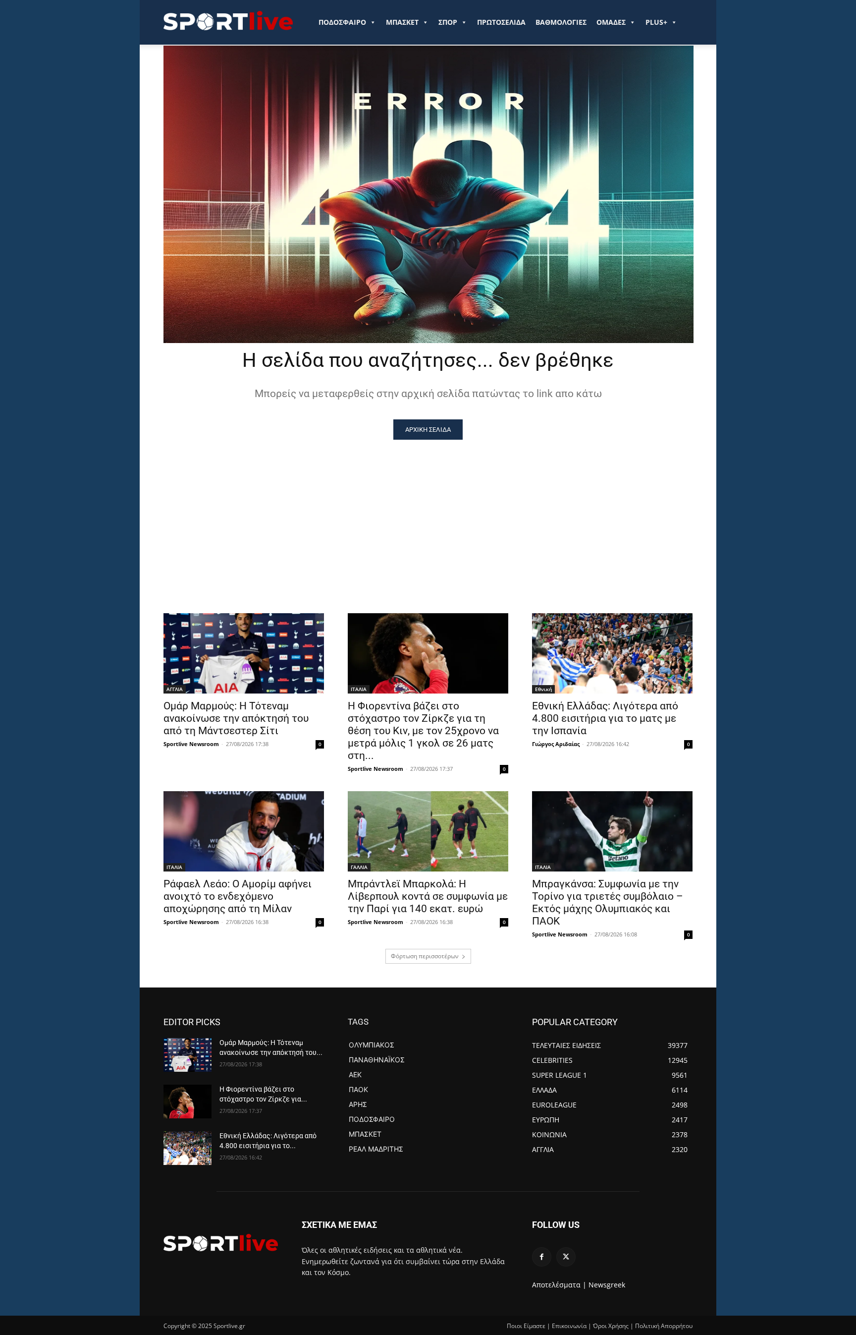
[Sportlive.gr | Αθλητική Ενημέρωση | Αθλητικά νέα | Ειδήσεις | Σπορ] (220, 1242)
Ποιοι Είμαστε (526, 1326)
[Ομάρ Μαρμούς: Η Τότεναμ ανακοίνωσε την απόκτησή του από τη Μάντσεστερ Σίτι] (243, 653)
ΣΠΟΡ (447, 22)
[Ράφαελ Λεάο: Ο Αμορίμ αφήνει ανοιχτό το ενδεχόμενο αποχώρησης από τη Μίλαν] (243, 831)
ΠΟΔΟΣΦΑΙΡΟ (342, 22)
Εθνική (543, 689)
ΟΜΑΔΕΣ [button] (611, 22)
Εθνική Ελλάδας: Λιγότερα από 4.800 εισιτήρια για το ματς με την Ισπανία (605, 718)
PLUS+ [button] (656, 22)
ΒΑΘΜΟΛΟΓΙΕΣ (561, 22)
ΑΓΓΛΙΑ (174, 689)
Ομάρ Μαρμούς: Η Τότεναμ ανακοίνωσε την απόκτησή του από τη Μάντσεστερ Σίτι (236, 718)
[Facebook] (541, 1257)
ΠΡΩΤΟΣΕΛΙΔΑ (501, 22)
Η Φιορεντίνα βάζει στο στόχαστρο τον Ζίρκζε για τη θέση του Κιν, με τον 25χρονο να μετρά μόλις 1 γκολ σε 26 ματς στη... (423, 730)
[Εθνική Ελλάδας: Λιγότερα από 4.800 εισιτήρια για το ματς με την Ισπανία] (612, 653)
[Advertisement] (428, 514)
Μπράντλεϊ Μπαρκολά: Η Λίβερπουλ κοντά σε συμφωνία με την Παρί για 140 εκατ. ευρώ (428, 896)
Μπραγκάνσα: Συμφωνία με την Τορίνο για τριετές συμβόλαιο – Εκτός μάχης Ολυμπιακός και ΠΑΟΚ (607, 902)
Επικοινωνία (569, 1326)
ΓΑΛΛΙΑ (359, 867)
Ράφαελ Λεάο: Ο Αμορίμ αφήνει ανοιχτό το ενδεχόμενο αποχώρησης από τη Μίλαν (237, 896)
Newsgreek (606, 1284)
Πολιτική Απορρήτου (664, 1326)
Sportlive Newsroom (191, 744)
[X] (566, 1257)
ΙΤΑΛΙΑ (359, 689)
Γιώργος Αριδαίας (556, 744)
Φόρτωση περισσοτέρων (425, 956)
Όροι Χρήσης (611, 1326)
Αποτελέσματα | (559, 1284)
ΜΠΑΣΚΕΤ (402, 22)
